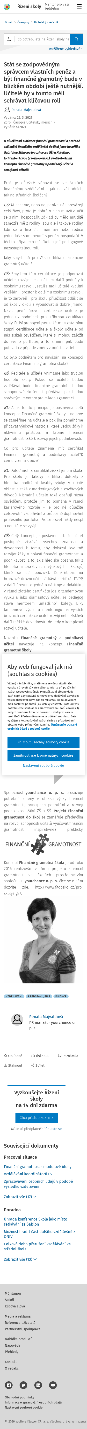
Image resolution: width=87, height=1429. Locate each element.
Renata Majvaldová (26, 110)
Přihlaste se (53, 1129)
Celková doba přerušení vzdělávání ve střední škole (37, 1246)
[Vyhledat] (76, 39)
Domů (9, 22)
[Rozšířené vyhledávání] (9, 39)
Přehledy (11, 1352)
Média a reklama (18, 1316)
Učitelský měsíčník (46, 22)
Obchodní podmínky (19, 1397)
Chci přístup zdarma (37, 1117)
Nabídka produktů (18, 1339)
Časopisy (23, 22)
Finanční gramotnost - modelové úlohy (38, 1166)
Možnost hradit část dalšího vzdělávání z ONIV (39, 1234)
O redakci (12, 1368)
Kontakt (11, 1362)
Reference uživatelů (20, 1323)
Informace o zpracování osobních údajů (33, 1402)
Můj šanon (13, 1294)
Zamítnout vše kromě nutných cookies (44, 755)
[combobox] (43, 39)
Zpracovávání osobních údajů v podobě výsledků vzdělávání (38, 1184)
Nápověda (13, 1346)
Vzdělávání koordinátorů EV (28, 1174)
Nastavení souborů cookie (24, 1407)
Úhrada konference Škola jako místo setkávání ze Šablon (35, 1222)
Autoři (9, 1300)
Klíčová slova (15, 1306)
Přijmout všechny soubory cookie (43, 742)
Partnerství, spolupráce (23, 1329)
